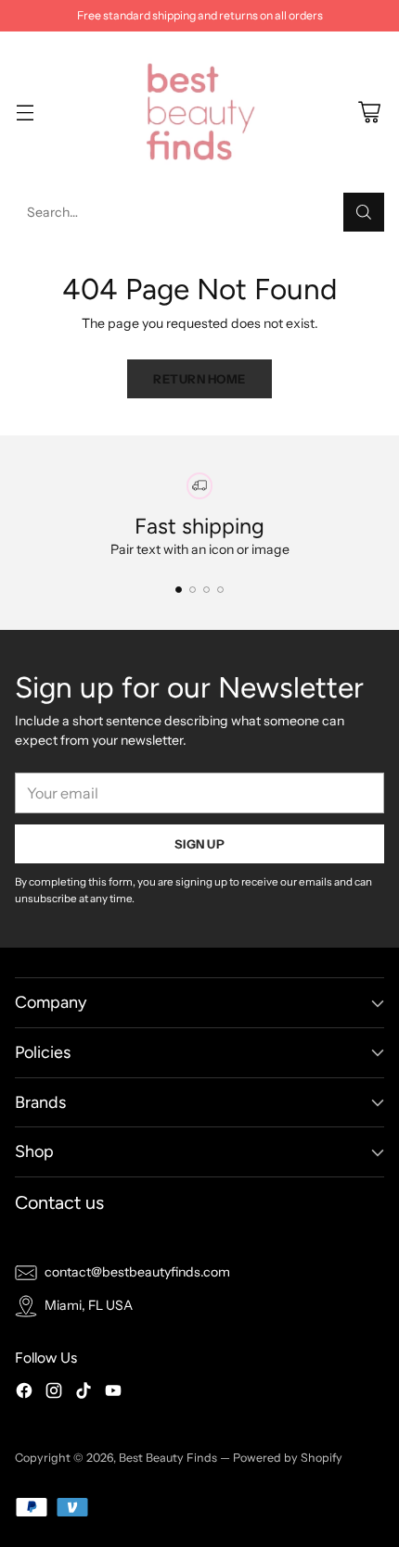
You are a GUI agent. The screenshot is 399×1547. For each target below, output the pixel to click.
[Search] (363, 212)
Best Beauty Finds (168, 1458)
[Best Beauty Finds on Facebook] (24, 1393)
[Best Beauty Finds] (199, 112)
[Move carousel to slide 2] (192, 589)
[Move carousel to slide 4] (220, 589)
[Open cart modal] (369, 113)
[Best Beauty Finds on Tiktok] (83, 1393)
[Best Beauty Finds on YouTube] (113, 1393)
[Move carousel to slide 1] (178, 589)
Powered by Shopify (287, 1458)
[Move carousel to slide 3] (206, 589)
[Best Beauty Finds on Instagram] (54, 1393)
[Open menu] (25, 113)
